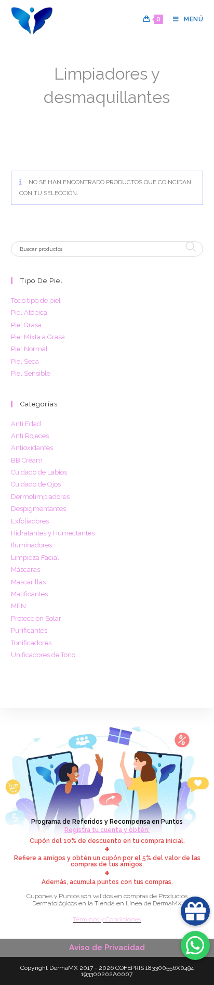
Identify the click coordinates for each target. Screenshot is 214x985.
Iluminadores (31, 545)
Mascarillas (28, 582)
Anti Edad (26, 424)
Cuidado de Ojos (36, 484)
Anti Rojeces (30, 436)
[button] (195, 945)
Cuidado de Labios (39, 472)
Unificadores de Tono (43, 655)
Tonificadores (31, 643)
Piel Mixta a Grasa (38, 337)
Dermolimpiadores (40, 497)
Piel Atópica (29, 312)
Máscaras (25, 569)
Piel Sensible (30, 373)
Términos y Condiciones (107, 919)
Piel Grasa (26, 325)
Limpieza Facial (35, 557)
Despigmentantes (38, 509)
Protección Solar (36, 618)
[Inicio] (14, 114)
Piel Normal (29, 349)
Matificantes (29, 594)
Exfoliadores (30, 521)
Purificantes (29, 630)
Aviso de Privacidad (107, 947)
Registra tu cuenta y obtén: (107, 830)
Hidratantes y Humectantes (53, 533)
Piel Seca (25, 361)
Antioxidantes (32, 448)
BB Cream (27, 460)
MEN (18, 606)
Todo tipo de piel (36, 300)
